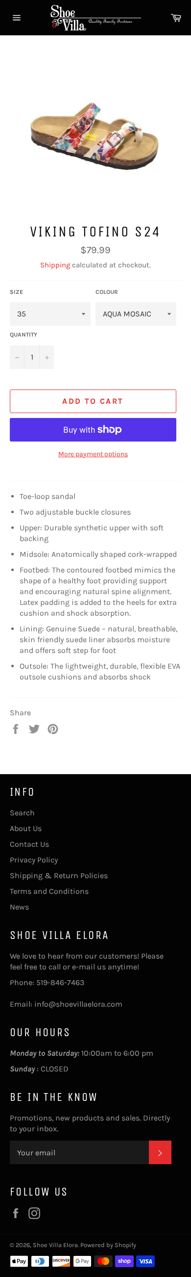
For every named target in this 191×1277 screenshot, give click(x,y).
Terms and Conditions (49, 891)
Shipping (55, 265)
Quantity (23, 334)
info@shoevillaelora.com (78, 1004)
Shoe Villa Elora (55, 1245)
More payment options (93, 454)
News (19, 907)
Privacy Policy (34, 859)
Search (22, 812)
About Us (26, 828)
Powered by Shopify (108, 1245)
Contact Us (29, 844)
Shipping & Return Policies (59, 875)
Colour (107, 291)
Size (16, 291)
